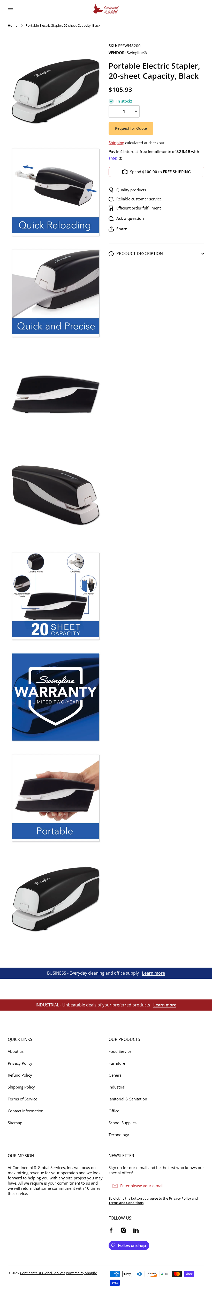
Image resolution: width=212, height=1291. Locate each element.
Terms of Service (22, 1099)
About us (16, 1051)
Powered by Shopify (81, 1273)
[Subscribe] (197, 1185)
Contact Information (25, 1111)
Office (114, 1111)
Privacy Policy (20, 1063)
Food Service (120, 1051)
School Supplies (123, 1123)
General (116, 1075)
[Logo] (106, 9)
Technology (119, 1134)
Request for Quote (131, 128)
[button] (118, 228)
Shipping (116, 143)
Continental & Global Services (42, 1273)
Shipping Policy (21, 1087)
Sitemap (15, 1123)
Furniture (117, 1063)
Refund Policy (20, 1075)
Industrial (117, 1087)
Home (12, 25)
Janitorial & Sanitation (128, 1099)
